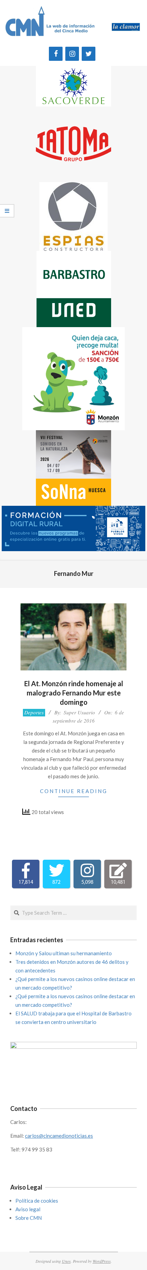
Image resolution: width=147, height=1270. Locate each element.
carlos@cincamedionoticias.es (59, 1136)
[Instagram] (72, 54)
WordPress (102, 1261)
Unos (66, 1261)
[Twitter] (88, 54)
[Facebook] (56, 54)
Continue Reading (73, 791)
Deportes (34, 712)
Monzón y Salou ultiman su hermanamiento (63, 953)
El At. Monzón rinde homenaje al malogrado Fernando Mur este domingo (73, 692)
